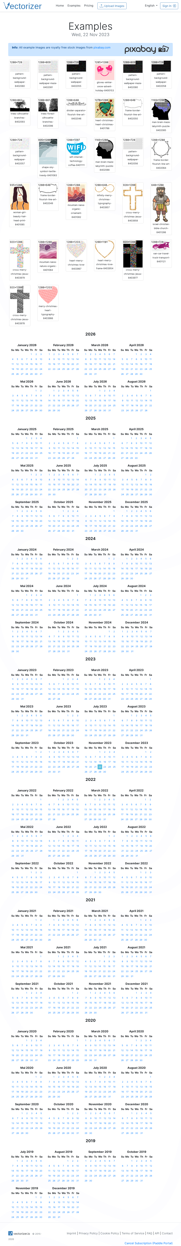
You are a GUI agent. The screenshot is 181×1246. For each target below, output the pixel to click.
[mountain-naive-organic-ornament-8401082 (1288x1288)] (76, 193)
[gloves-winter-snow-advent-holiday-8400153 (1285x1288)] (104, 70)
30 (36, 374)
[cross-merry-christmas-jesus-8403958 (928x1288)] (133, 196)
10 (41, 359)
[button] (151, 5)
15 (31, 364)
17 (41, 364)
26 (17, 374)
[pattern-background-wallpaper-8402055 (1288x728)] (76, 66)
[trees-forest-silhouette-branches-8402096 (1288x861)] (48, 104)
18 (13, 369)
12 (17, 364)
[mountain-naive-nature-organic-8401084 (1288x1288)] (48, 249)
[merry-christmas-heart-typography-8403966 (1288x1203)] (48, 294)
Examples (74, 5)
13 (22, 364)
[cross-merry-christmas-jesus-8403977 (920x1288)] (133, 253)
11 (13, 364)
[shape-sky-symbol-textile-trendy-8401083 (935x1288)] (48, 151)
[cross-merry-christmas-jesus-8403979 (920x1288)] (20, 253)
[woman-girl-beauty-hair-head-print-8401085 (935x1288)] (20, 196)
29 (31, 374)
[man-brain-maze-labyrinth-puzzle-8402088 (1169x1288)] (104, 148)
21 (27, 369)
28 (26, 374)
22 (31, 369)
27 (22, 374)
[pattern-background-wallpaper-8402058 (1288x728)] (161, 66)
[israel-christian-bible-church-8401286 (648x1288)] (161, 202)
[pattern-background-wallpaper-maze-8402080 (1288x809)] (133, 66)
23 (36, 369)
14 (26, 364)
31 (41, 374)
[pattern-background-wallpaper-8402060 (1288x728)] (20, 66)
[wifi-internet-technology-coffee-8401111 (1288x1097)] (76, 146)
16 (36, 364)
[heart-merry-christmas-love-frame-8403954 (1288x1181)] (104, 249)
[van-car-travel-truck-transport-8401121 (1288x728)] (161, 245)
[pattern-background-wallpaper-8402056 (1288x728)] (133, 143)
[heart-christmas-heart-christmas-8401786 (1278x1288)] (104, 108)
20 (22, 369)
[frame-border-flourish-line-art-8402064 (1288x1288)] (161, 147)
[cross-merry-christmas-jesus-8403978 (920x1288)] (20, 299)
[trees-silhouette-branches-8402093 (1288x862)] (20, 104)
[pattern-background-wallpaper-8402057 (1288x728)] (20, 143)
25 (12, 374)
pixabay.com (102, 47)
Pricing (88, 5)
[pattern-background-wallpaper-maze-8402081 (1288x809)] (48, 66)
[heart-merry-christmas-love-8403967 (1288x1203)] (76, 249)
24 (41, 369)
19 (17, 369)
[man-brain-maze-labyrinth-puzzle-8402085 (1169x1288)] (161, 109)
